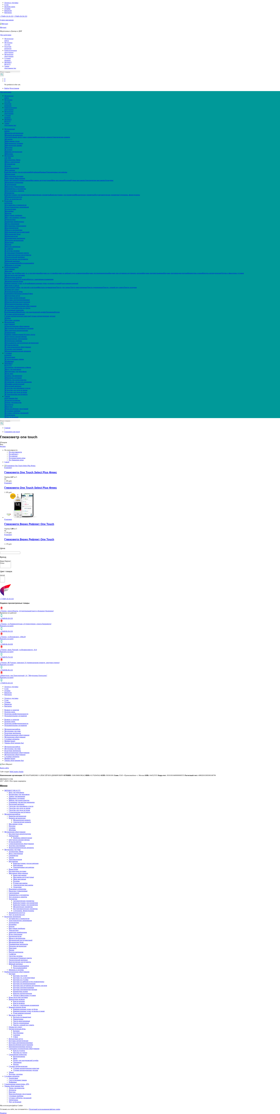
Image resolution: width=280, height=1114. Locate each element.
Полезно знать (9, 7)
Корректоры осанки (20, 991)
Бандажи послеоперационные (24, 983)
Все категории (5, 35)
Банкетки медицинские (17, 816)
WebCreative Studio (16, 772)
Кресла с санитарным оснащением (26, 1005)
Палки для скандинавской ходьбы (25, 1060)
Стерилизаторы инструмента (19, 812)
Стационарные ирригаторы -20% (16, 1084)
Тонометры (13, 899)
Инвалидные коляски (17, 999)
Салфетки (12, 954)
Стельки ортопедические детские (25, 1070)
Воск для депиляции (16, 792)
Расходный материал (16, 804)
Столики (12, 828)
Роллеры (16, 881)
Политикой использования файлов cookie (44, 1109)
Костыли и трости (15, 1015)
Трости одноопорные (21, 1023)
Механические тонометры (23, 907)
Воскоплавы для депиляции (19, 794)
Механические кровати (22, 820)
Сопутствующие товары (18, 1080)
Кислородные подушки (17, 871)
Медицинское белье (16, 942)
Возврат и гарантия (11, 710)
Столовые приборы (16, 1096)
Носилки (12, 826)
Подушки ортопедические (18, 1041)
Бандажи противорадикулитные (25, 989)
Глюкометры (13, 855)
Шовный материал (16, 964)
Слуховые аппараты (11, 739)
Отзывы (7, 9)
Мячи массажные (19, 879)
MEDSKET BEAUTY (12, 790)
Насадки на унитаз (20, 1052)
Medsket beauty (9, 741)
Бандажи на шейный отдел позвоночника (28, 982)
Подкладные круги (16, 1039)
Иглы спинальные (15, 934)
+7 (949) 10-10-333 (7, 599)
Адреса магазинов (7, 20)
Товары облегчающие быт (14, 743)
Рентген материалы (16, 952)
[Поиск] (2, 74)
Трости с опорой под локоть (23, 1025)
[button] (8, 468)
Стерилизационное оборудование (21, 844)
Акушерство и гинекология (19, 918)
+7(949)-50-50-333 (20, 16)
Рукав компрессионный (22, 1013)
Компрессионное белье (17, 1007)
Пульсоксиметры (15, 842)
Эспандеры (17, 887)
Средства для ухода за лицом (19, 808)
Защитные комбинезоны (18, 932)
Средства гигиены (16, 956)
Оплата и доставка (11, 3)
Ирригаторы (13, 869)
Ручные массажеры (20, 883)
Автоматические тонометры (23, 901)
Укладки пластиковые (17, 846)
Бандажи (12, 974)
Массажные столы (15, 824)
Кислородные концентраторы (20, 834)
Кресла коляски (19, 1003)
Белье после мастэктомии (18, 997)
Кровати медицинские (17, 818)
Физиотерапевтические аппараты (21, 848)
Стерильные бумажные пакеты (20, 958)
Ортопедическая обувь (17, 1029)
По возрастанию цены (17, 458)
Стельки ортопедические (18, 1066)
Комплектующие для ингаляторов (25, 863)
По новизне (13, 456)
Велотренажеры (19, 1056)
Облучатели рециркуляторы (19, 840)
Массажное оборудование (18, 873)
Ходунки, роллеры (16, 1074)
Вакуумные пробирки (17, 928)
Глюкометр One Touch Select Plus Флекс (30, 472)
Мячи (15, 1058)
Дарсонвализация (15, 859)
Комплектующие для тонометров (25, 903)
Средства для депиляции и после (21, 806)
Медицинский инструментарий (20, 940)
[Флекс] (5, 563)
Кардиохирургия (15, 936)
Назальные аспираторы (17, 889)
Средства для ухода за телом (19, 810)
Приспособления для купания (20, 1094)
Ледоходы (12, 1090)
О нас (6, 5)
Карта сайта (4, 768)
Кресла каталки (19, 1001)
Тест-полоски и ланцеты (18, 897)
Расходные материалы (12, 733)
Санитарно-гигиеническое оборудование (24, 1049)
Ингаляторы (13, 861)
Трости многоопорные (21, 1021)
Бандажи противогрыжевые (23, 987)
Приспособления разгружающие (21, 1045)
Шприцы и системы (16, 970)
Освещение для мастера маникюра (22, 802)
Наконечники (18, 1019)
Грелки (11, 857)
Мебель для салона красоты (19, 800)
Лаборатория (13, 836)
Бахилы (11, 926)
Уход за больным (15, 1102)
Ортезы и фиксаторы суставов (24, 995)
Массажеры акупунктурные (23, 877)
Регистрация (14, 88)
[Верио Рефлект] (5, 561)
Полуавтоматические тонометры (25, 909)
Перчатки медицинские (17, 946)
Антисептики (14, 922)
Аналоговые (13, 1078)
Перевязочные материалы (18, 944)
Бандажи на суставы (20, 980)
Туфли (15, 1037)
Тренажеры (17, 1062)
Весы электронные (16, 853)
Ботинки (16, 1031)
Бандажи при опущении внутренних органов (30, 985)
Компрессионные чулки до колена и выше (29, 1011)
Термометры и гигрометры (19, 895)
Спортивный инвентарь (18, 1054)
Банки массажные (19, 875)
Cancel (6, 462)
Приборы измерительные (22, 838)
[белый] (2, 576)
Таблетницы (13, 1100)
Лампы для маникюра (17, 796)
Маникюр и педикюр (17, 798)
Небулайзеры (18, 865)
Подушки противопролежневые (21, 1043)
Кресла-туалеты (19, 1050)
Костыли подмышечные (22, 1017)
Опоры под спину (15, 1027)
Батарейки (13, 924)
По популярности (15, 452)
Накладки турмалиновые (18, 891)
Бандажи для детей (20, 976)
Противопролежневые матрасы (20, 1047)
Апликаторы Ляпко (16, 851)
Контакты (8, 12)
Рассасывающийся (20, 968)
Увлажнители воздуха (17, 913)
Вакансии (8, 10)
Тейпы (11, 1072)
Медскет (3, 27)
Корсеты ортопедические (22, 993)
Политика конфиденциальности (16, 714)
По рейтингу (13, 454)
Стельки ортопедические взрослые (26, 1068)
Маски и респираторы (17, 938)
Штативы (12, 830)
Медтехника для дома (12, 731)
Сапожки (16, 1035)
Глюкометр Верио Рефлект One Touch (29, 524)
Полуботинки (18, 1033)
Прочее (11, 950)
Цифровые (13, 1082)
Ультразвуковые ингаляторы (23, 867)
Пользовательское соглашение (15, 716)
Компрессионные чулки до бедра (25, 1009)
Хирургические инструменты (20, 962)
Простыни (13, 948)
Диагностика (13, 930)
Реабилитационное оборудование (16, 735)
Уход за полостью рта (17, 915)
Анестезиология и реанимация (20, 920)
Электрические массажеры (23, 885)
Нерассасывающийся (21, 966)
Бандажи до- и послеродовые (24, 978)
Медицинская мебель (12, 729)
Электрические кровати (22, 822)
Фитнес (16, 1064)
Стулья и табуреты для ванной (20, 1098)
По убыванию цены (16, 460)
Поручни (12, 1092)
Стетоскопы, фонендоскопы (23, 911)
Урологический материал (18, 960)
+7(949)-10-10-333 (6, 16)
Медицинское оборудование (14, 737)
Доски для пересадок (16, 1088)
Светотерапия (14, 893)
